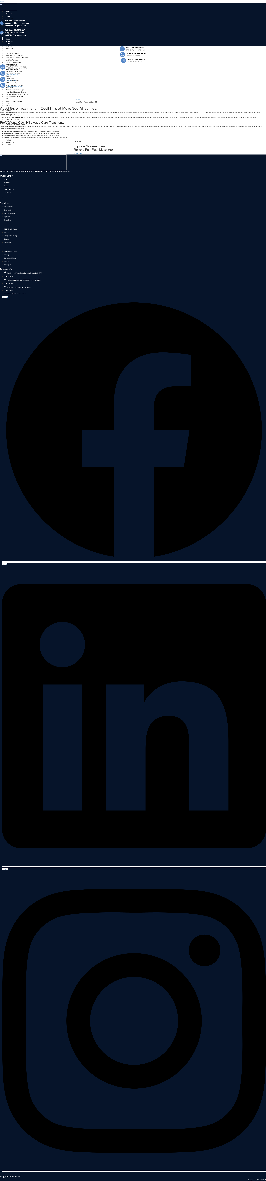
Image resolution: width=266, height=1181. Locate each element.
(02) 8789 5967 (24, 23)
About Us (9, 14)
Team (8, 16)
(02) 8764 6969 (19, 20)
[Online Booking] (122, 51)
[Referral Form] (123, 62)
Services (8, 51)
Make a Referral (136, 53)
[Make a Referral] (122, 56)
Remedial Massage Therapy (14, 101)
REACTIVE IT (261, 1180)
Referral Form (136, 59)
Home (8, 11)
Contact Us (10, 147)
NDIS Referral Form (14, 86)
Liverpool (9, 144)
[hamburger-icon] (265, 10)
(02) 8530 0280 (20, 26)
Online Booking (135, 47)
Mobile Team (10, 48)
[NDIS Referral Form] (2, 87)
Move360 (3, 1)
